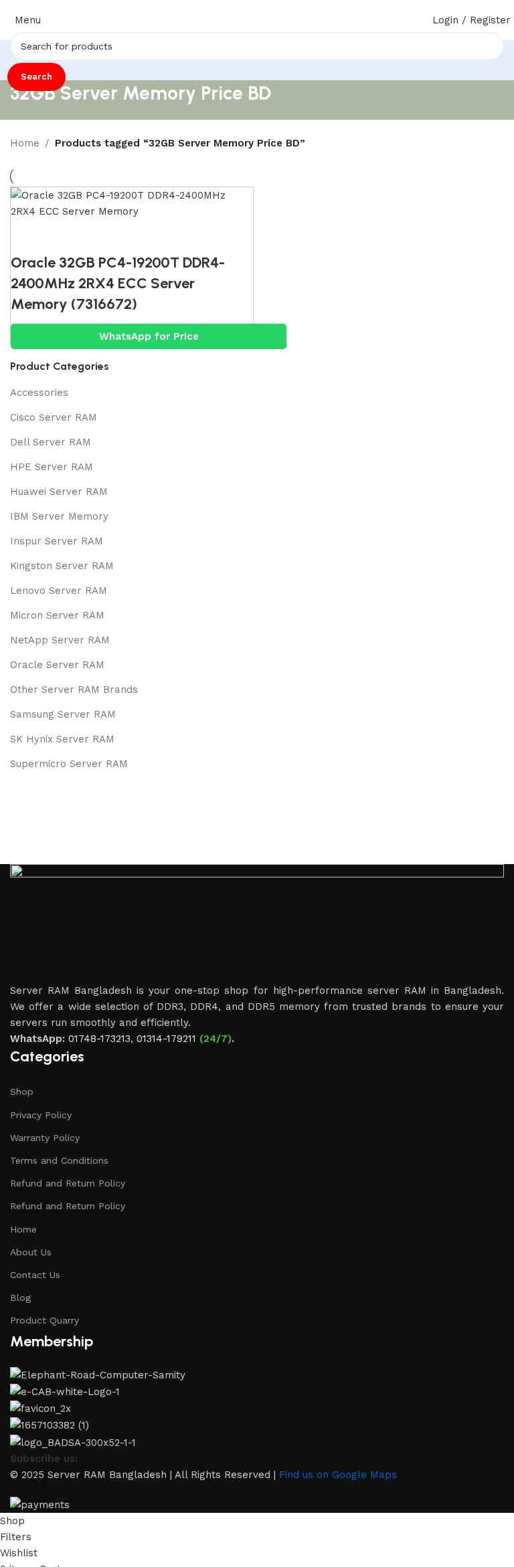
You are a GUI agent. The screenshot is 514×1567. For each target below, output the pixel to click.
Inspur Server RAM (56, 541)
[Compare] (27, 236)
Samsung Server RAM (63, 714)
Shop (21, 1091)
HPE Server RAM (51, 467)
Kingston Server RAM (62, 566)
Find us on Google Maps (338, 1475)
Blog (20, 1297)
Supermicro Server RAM (69, 764)
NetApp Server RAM (60, 640)
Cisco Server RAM (53, 417)
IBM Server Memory (59, 516)
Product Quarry (44, 1320)
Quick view (64, 236)
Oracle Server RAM (57, 665)
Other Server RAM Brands (74, 690)
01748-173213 (99, 1039)
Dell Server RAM (50, 442)
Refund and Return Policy (67, 1183)
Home (24, 143)
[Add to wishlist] (101, 236)
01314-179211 (166, 1039)
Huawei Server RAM (59, 492)
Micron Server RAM (57, 615)
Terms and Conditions (59, 1160)
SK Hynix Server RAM (62, 739)
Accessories (39, 393)
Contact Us (35, 1274)
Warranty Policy (45, 1137)
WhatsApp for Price (149, 336)
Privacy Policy (41, 1115)
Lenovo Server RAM (58, 591)
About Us (31, 1252)
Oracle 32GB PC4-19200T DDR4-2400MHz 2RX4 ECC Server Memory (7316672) (118, 283)
